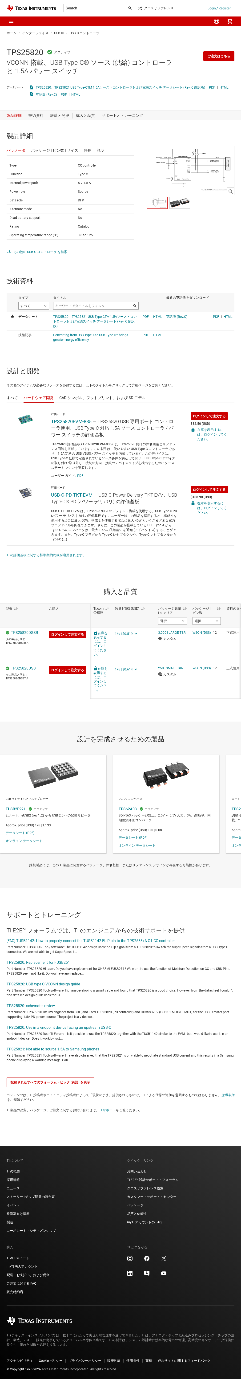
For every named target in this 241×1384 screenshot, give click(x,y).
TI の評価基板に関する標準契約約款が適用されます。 (46, 555)
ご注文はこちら (218, 56)
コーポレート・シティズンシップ (31, 1231)
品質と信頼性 (137, 1214)
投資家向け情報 (18, 1214)
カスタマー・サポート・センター (152, 1197)
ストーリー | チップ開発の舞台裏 (31, 1197)
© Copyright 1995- (24, 1369)
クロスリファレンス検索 (145, 1188)
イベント (13, 1205)
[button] (11, 21)
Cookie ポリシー (51, 1361)
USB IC (59, 33)
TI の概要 (13, 1171)
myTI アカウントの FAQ (144, 1222)
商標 (148, 1361)
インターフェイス (35, 33)
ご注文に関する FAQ (21, 1283)
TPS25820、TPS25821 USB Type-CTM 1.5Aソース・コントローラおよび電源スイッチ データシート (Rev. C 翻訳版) (120, 87)
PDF (212, 87)
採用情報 (13, 1180)
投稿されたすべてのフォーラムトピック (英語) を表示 (50, 1082)
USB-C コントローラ (84, 33)
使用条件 (227, 1095)
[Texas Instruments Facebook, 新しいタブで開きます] (147, 1260)
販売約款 (113, 1361)
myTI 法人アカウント (22, 1266)
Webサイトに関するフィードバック (184, 1361)
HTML (224, 87)
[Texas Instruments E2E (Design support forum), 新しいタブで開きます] (147, 1275)
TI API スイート (18, 1258)
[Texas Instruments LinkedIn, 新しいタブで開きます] (130, 1275)
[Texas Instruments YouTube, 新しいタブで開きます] (164, 1275)
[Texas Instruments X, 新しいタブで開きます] (164, 1260)
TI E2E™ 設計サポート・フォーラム (153, 1180)
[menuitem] (216, 21)
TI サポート (107, 1110)
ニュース (13, 1188)
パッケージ (135, 1205)
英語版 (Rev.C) (46, 94)
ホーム (11, 33)
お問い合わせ (137, 1171)
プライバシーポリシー (84, 1361)
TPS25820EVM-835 (71, 421)
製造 (10, 1222)
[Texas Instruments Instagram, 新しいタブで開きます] (130, 1260)
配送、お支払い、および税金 (28, 1275)
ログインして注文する (209, 416)
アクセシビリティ (20, 1361)
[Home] (31, 8)
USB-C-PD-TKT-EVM (71, 495)
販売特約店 (15, 1292)
